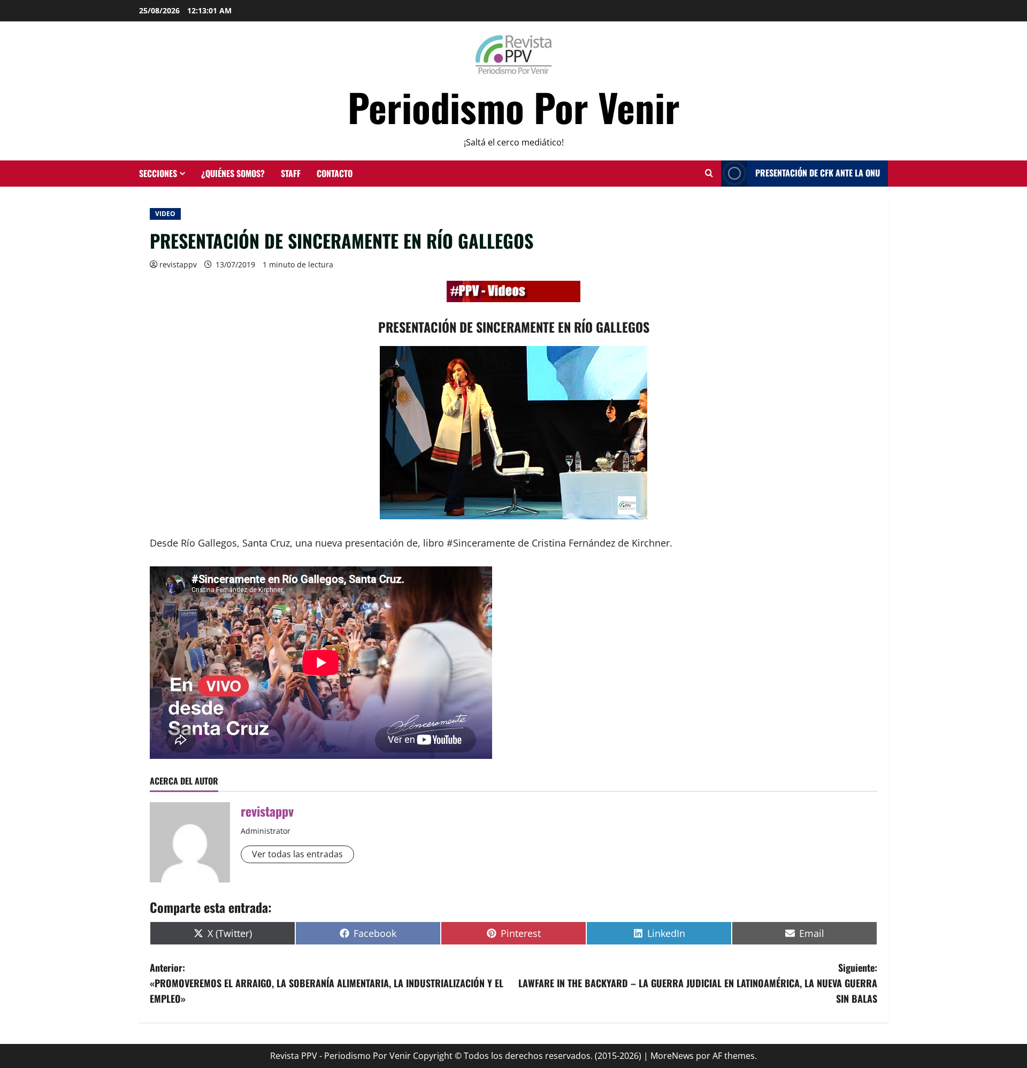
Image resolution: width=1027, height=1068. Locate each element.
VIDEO (165, 213)
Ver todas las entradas (297, 854)
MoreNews (672, 1056)
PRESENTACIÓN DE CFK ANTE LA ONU (817, 172)
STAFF (291, 173)
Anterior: (326, 983)
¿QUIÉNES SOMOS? (233, 173)
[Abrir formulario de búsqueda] (709, 173)
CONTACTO (334, 173)
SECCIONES (158, 173)
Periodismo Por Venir (514, 106)
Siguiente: (697, 983)
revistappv (178, 264)
